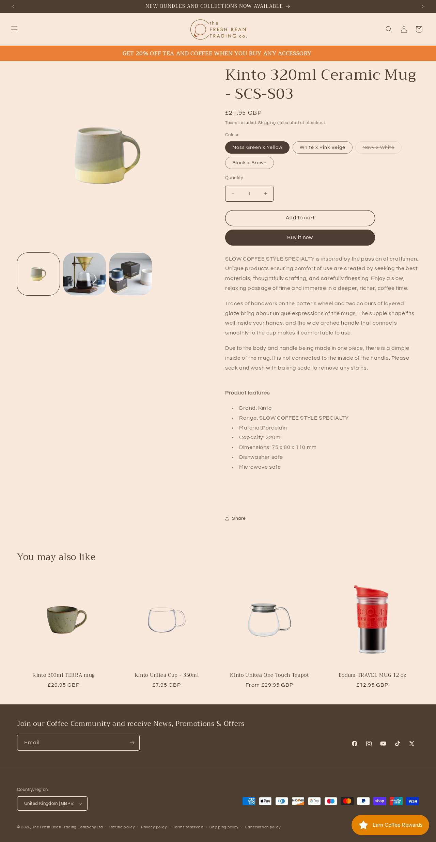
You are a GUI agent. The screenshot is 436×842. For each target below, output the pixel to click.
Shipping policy (223, 827)
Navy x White (382, 149)
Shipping (267, 123)
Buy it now (300, 237)
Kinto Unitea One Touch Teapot (269, 675)
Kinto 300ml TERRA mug (63, 675)
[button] (14, 29)
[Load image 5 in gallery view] (84, 274)
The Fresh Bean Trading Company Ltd (67, 827)
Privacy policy (154, 827)
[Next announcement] (422, 6)
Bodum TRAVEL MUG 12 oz (372, 675)
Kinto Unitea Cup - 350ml (167, 675)
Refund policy (122, 827)
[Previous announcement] (13, 6)
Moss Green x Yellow (257, 147)
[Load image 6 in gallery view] (130, 274)
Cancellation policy (263, 827)
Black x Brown (249, 162)
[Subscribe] (131, 743)
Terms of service (188, 827)
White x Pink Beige (322, 147)
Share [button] (239, 518)
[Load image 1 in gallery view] (38, 274)
